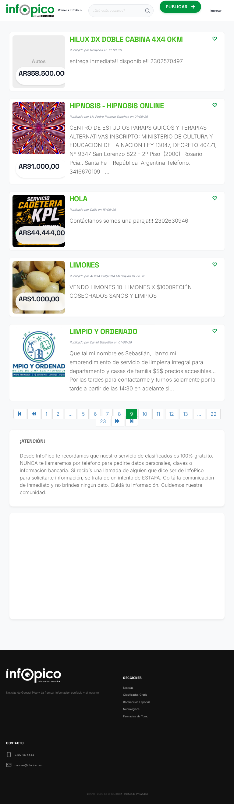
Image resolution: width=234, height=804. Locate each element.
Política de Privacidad (136, 793)
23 (103, 421)
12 (171, 414)
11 (158, 414)
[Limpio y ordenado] (117, 363)
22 (214, 414)
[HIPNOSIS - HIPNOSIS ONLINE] (117, 141)
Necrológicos (131, 709)
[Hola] (117, 221)
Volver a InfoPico (70, 10)
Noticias (128, 687)
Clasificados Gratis (135, 694)
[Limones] (117, 287)
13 (185, 414)
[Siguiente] (117, 421)
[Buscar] (147, 10)
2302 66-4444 (24, 754)
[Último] (131, 421)
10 (144, 414)
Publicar (177, 6)
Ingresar (216, 10)
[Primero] (19, 414)
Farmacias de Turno (135, 716)
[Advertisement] (117, 566)
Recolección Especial (136, 702)
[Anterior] (33, 414)
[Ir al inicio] (30, 10)
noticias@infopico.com (29, 765)
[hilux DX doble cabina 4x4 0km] (117, 61)
